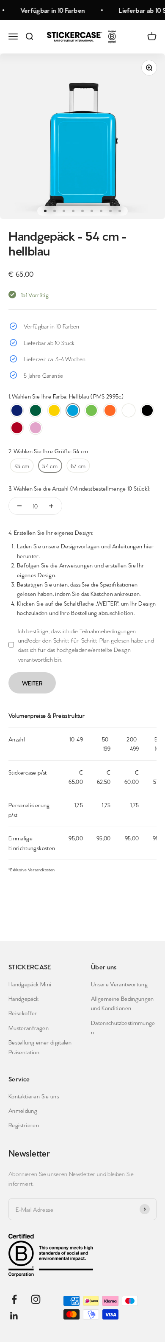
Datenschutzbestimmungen (123, 1027)
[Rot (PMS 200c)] (16, 427)
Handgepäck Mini (29, 983)
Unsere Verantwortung (119, 983)
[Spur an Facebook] (14, 1299)
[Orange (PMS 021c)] (110, 410)
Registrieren (23, 1124)
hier (149, 545)
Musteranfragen (28, 1027)
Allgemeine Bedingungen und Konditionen (122, 1003)
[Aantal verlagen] (19, 505)
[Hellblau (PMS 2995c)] (72, 410)
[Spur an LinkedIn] (14, 1316)
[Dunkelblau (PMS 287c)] (16, 410)
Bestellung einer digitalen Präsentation (40, 1047)
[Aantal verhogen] (51, 505)
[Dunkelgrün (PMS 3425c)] (35, 410)
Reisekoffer (22, 1012)
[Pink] (35, 427)
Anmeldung (22, 1110)
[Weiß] (128, 410)
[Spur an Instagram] (35, 1299)
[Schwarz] (147, 410)
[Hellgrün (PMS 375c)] (91, 410)
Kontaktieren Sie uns (33, 1095)
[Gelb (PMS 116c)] (54, 410)
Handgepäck (23, 998)
